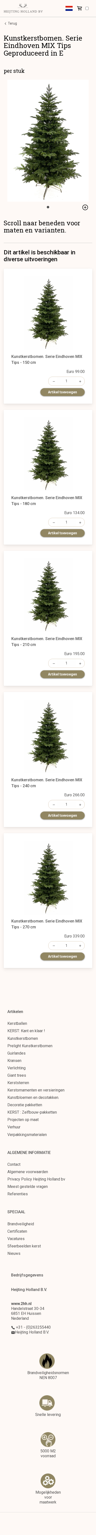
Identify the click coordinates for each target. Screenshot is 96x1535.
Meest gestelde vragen (27, 1186)
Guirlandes (16, 1053)
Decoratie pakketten (24, 1105)
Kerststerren (18, 1082)
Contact (13, 1164)
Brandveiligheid (20, 1224)
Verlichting (16, 1068)
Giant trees (16, 1075)
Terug (12, 23)
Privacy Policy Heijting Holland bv (36, 1179)
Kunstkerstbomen (22, 1038)
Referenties (17, 1194)
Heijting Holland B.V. (32, 1332)
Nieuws (13, 1253)
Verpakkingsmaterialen (27, 1134)
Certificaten (17, 1231)
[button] (69, 8)
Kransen (14, 1060)
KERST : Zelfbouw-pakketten (32, 1112)
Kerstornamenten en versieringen (35, 1090)
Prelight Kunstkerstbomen (29, 1046)
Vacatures (16, 1238)
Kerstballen (17, 1023)
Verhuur (13, 1127)
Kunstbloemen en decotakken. (33, 1097)
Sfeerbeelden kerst (24, 1246)
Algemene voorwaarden (27, 1171)
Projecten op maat (23, 1119)
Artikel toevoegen (62, 392)
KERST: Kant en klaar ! (26, 1030)
